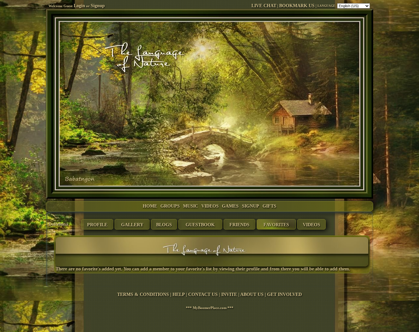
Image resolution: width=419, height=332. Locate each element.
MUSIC (190, 206)
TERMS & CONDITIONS (143, 294)
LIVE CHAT (263, 5)
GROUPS (170, 206)
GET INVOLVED (284, 294)
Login (79, 5)
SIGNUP (250, 206)
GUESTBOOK (200, 224)
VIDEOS (210, 206)
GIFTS (269, 206)
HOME (150, 206)
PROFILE (97, 224)
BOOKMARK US (297, 5)
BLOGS (164, 224)
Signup (98, 5)
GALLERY (132, 224)
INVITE (229, 294)
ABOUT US (252, 294)
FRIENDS (239, 224)
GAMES (230, 206)
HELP (179, 294)
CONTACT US (203, 294)
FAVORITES (276, 224)
